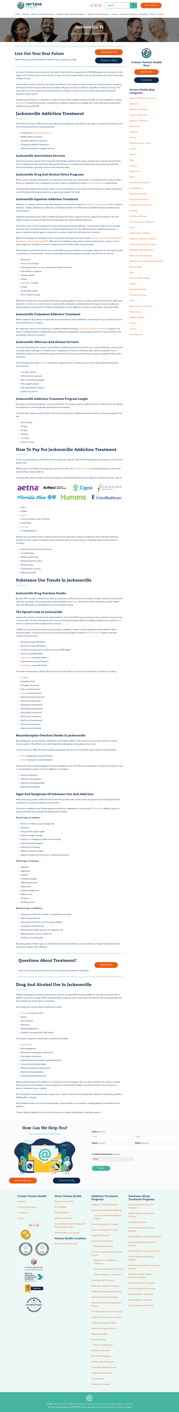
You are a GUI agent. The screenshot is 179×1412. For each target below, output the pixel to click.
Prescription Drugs (137, 295)
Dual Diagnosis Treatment (140, 205)
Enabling (133, 211)
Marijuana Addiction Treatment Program (142, 1244)
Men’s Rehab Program (101, 1356)
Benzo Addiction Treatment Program (144, 1237)
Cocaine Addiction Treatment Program (141, 1229)
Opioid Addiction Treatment (140, 1294)
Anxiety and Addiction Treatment (108, 1269)
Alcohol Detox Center (104, 1246)
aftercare (44, 363)
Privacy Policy (103, 1404)
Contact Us (22, 1213)
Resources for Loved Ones (141, 306)
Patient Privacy (117, 1404)
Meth (131, 273)
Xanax (23, 756)
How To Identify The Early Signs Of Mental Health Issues (69, 1225)
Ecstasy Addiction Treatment (141, 1306)
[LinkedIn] (100, 5)
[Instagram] (96, 5)
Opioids (132, 284)
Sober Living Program (103, 1345)
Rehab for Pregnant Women (103, 1329)
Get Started (151, 5)
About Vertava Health (64, 1202)
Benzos (132, 155)
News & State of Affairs (139, 278)
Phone (141, 1143)
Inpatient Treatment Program (142, 239)
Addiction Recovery (138, 115)
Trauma (132, 329)
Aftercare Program (99, 1334)
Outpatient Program (100, 1236)
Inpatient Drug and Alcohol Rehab (106, 1210)
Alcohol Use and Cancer (140, 143)
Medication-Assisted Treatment (105, 1286)
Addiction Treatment (138, 121)
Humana (24, 527)
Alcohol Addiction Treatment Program (141, 1215)
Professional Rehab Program (104, 1368)
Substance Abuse (137, 318)
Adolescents (134, 126)
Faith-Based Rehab (137, 216)
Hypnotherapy (97, 1379)
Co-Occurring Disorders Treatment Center (107, 1253)
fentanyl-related (94, 633)
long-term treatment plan (96, 205)
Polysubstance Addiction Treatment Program (144, 1267)
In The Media (60, 1207)
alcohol (21, 103)
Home (73, 34)
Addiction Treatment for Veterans (106, 1317)
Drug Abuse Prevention (139, 183)
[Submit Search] (133, 5)
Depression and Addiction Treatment (105, 1262)
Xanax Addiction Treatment (140, 1300)
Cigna (23, 515)
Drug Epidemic (135, 188)
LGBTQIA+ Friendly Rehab (141, 250)
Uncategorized (136, 335)
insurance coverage (83, 469)
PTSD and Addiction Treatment (107, 1275)
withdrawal (95, 809)
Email (98, 1143)
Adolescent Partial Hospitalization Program (106, 1304)
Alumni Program (98, 1340)
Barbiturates (26, 1045)
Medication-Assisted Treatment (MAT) (146, 261)
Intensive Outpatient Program (142, 245)
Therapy (133, 323)
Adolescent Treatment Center (104, 1297)
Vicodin (24, 693)
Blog (131, 160)
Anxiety (132, 149)
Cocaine (24, 1013)
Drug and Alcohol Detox (102, 1241)
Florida (83, 34)
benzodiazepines (95, 183)
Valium (24, 760)
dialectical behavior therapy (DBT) (33, 241)
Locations (21, 1202)
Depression (134, 171)
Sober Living (134, 312)
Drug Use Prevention (138, 199)
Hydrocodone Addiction (140, 233)
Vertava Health (60, 1404)
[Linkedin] (37, 1225)
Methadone (26, 665)
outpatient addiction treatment (94, 329)
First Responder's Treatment (142, 222)
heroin (75, 602)
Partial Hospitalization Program (105, 1224)
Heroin (132, 228)
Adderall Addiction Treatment (142, 98)
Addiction (133, 104)
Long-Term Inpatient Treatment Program (108, 1217)
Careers (20, 1218)
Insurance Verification (27, 1207)
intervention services (41, 133)
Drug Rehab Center (138, 194)
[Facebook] (91, 5)
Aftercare (133, 132)
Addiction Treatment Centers (81, 1404)
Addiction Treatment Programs (105, 1205)
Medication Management (140, 256)
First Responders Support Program (106, 1312)
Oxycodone (26, 658)
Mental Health (135, 267)
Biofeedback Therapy (100, 1384)
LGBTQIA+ (26, 283)
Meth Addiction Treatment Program (144, 1251)
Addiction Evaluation (138, 110)
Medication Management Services (106, 1292)
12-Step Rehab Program (101, 1373)
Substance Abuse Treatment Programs (140, 1206)
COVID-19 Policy (61, 1213)
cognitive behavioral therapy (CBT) (106, 238)
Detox (132, 177)
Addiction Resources (63, 1218)
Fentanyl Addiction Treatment (141, 1289)
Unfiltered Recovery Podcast (67, 1233)
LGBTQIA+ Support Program (104, 1323)
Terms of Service (118, 1407)
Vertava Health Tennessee (65, 1244)
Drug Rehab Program (137, 1222)
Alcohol (132, 138)
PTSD (131, 301)
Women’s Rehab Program (102, 1362)
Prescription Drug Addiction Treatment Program (140, 1275)
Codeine (24, 678)
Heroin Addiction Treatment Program (141, 1258)
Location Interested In (106, 1154)
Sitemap (129, 1404)
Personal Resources (138, 289)
